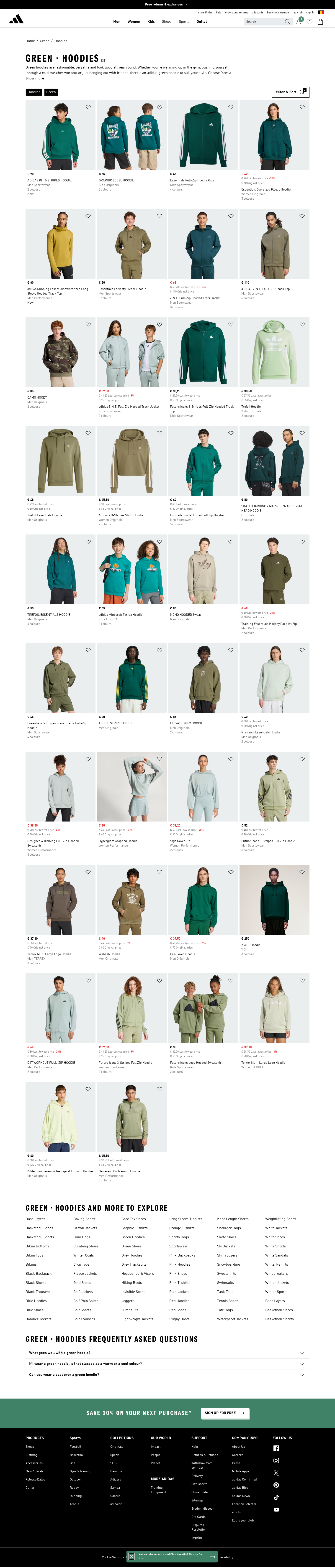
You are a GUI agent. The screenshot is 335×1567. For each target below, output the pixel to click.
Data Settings (135, 1557)
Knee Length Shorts (233, 1219)
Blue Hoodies (36, 1301)
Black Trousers (38, 1292)
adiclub (298, 12)
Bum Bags (81, 1237)
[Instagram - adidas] (291, 1461)
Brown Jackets (85, 1228)
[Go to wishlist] (309, 21)
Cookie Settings (113, 1557)
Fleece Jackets (85, 1274)
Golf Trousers (84, 1319)
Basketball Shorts (40, 1237)
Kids (151, 22)
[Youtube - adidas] (291, 1510)
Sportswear (178, 1246)
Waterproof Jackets (232, 1319)
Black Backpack (39, 1274)
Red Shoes (177, 1310)
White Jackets (276, 1228)
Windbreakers (276, 1274)
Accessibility (224, 1557)
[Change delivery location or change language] (321, 12)
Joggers (127, 1301)
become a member (278, 12)
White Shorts (275, 1246)
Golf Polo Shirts (85, 1301)
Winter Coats (83, 1255)
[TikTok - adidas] (291, 1498)
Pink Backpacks (182, 1255)
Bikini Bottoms (37, 1246)
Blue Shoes (35, 1310)
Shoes (167, 22)
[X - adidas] (291, 1473)
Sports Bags (179, 1237)
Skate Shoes (227, 1237)
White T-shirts (276, 1265)
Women (134, 22)
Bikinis (31, 1265)
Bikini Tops (34, 1255)
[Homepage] (16, 19)
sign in (310, 12)
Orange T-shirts (182, 1228)
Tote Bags (225, 1310)
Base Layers (35, 1219)
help (219, 12)
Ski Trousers (227, 1255)
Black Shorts (36, 1283)
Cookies (152, 1557)
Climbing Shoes (85, 1246)
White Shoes (275, 1237)
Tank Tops (225, 1292)
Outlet (202, 22)
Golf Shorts (82, 1310)
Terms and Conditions (197, 1557)
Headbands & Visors (137, 1274)
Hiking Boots (131, 1283)
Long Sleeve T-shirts (185, 1219)
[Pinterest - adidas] (291, 1486)
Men (116, 22)
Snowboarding (228, 1265)
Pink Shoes (178, 1274)
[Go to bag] (320, 21)
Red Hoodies (179, 1301)
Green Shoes (131, 1246)
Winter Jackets (277, 1283)
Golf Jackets (83, 1292)
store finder (205, 12)
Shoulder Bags (229, 1228)
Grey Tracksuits (134, 1265)
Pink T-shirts (179, 1283)
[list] (149, 92)
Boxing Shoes (84, 1219)
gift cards (257, 12)
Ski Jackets (226, 1246)
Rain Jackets (179, 1292)
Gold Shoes (82, 1283)
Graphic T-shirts (134, 1228)
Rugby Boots (179, 1319)
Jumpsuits (129, 1310)
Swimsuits (225, 1283)
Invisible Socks (133, 1292)
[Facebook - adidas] (291, 1449)
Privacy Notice (170, 1557)
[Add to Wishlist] (88, 108)
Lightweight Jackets (137, 1319)
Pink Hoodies (179, 1265)
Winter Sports (276, 1292)
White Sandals (276, 1255)
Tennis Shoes (227, 1301)
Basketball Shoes (39, 1228)
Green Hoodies (133, 1237)
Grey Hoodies (131, 1255)
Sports (184, 22)
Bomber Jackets (39, 1319)
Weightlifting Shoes (280, 1219)
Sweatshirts (226, 1274)
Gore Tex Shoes (133, 1219)
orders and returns (236, 12)
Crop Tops (81, 1265)
